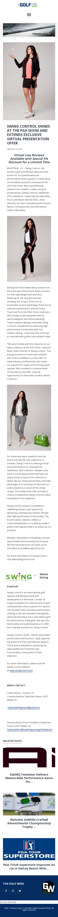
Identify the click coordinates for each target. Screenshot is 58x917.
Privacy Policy (16, 908)
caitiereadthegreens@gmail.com (24, 707)
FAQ (6, 908)
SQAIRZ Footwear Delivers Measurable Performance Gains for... (29, 777)
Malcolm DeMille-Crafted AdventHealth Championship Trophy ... (29, 823)
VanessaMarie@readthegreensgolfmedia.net (29, 729)
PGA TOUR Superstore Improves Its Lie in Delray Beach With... (29, 866)
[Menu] (29, 14)
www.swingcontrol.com (21, 670)
